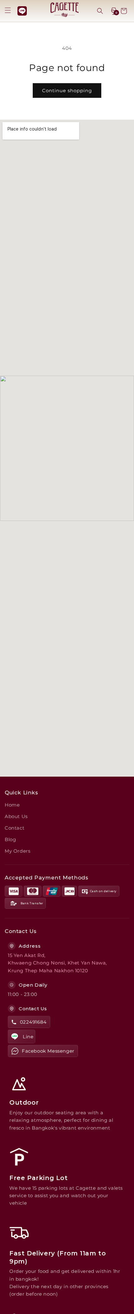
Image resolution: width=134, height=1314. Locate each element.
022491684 (33, 1022)
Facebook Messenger (48, 1051)
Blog (10, 839)
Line (28, 1037)
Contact (14, 828)
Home (12, 805)
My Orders (17, 851)
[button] (8, 10)
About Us (16, 816)
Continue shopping (67, 90)
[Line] (22, 10)
